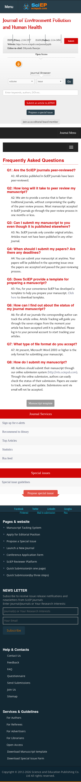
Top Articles (9, 440)
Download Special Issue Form (25, 758)
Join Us (11, 689)
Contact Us (14, 655)
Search (21, 39)
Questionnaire (16, 676)
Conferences (28, 30)
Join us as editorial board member (40, 121)
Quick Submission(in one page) (26, 568)
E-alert (53, 39)
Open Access (15, 745)
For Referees (14, 724)
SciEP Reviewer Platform (22, 561)
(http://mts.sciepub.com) (62, 372)
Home (9, 19)
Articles (41, 19)
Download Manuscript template (27, 751)
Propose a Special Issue (21, 541)
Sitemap (12, 696)
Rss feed (7, 458)
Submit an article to (40, 103)
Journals (25, 19)
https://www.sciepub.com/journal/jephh (33, 44)
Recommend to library (15, 431)
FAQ (9, 669)
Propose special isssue (41, 493)
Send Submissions (18, 683)
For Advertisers (16, 731)
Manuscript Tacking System (24, 527)
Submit (71, 41)
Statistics (7, 449)
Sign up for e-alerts (13, 422)
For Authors (14, 717)
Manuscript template (40, 403)
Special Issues (62, 19)
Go (69, 81)
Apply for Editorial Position (23, 534)
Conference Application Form (25, 555)
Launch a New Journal (20, 548)
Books (10, 30)
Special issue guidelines (16, 482)
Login (37, 39)
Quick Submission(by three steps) (28, 575)
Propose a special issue (40, 112)
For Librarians (15, 738)
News (46, 30)
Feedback (13, 662)
